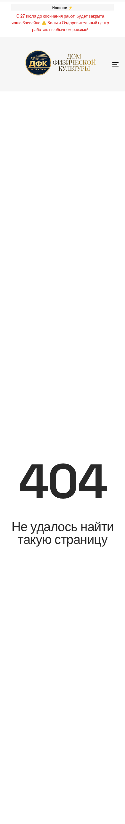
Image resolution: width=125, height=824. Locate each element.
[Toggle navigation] (100, 64)
